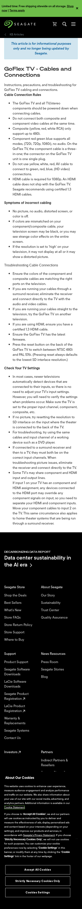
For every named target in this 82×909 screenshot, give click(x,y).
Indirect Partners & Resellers (54, 763)
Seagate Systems (17, 730)
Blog (45, 676)
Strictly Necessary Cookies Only (37, 881)
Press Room (50, 662)
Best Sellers (13, 602)
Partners (47, 752)
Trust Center (50, 610)
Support (10, 653)
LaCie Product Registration (14, 708)
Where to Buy (14, 639)
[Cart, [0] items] (55, 24)
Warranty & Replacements (15, 721)
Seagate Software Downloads (17, 672)
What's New (13, 610)
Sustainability (51, 602)
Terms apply (17, 10)
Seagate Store (15, 587)
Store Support (14, 632)
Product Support (16, 662)
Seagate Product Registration (16, 696)
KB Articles (17, 34)
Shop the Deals (16, 595)
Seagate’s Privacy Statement (39, 835)
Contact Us (12, 738)
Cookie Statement (14, 807)
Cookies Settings (38, 892)
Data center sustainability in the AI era (37, 561)
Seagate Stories (53, 669)
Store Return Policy (18, 625)
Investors (11, 752)
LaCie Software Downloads (15, 684)
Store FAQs (12, 617)
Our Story (48, 595)
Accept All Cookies (37, 869)
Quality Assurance (55, 617)
